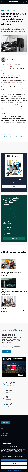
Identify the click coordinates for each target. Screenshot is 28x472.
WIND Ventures (19, 136)
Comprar (14, 186)
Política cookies (9, 470)
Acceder (7, 351)
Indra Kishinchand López (5, 294)
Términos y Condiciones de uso (8, 437)
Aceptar (14, 460)
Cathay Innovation (6, 134)
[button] (26, 446)
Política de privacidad (17, 470)
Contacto (3, 431)
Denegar (14, 463)
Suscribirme (5, 422)
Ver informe (14, 238)
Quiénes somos (4, 429)
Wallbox (11, 136)
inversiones (4, 136)
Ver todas (14, 189)
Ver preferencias (14, 467)
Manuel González (11, 59)
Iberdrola (15, 134)
